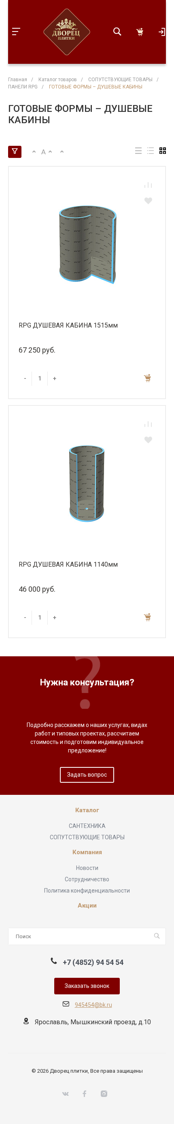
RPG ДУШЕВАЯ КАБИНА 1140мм (68, 564)
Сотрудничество (87, 879)
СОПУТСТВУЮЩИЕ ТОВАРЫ (87, 837)
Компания (87, 852)
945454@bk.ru (93, 1005)
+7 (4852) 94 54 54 (93, 962)
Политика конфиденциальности (87, 890)
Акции (87, 905)
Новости (87, 868)
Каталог (87, 810)
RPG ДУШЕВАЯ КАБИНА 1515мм (68, 325)
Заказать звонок (87, 986)
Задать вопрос (87, 774)
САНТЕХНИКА (87, 826)
